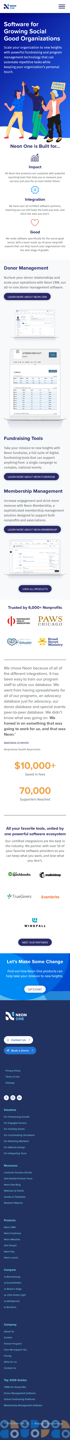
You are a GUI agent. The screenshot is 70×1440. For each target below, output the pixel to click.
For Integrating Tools (15, 1153)
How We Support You (15, 1349)
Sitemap (10, 1083)
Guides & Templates (15, 1197)
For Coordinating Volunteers (19, 1135)
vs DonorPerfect (12, 1282)
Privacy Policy (13, 1070)
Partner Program (13, 1343)
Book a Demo (20, 1050)
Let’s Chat (35, 989)
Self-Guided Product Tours (18, 1178)
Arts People (10, 1245)
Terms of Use (13, 1076)
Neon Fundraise (12, 1233)
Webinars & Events (14, 1190)
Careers (8, 1337)
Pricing (7, 1356)
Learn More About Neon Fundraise (31, 477)
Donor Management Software (20, 1393)
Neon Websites (12, 1239)
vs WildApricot (12, 1301)
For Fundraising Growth (16, 1116)
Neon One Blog (12, 1184)
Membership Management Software (23, 1405)
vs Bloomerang (12, 1276)
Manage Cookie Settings (49, 1423)
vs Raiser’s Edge (13, 1289)
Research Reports (13, 1203)
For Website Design (14, 1147)
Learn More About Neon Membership (32, 529)
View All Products (35, 589)
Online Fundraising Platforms (19, 1399)
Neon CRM (9, 1227)
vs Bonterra (10, 1307)
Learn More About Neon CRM (27, 297)
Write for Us (10, 1362)
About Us (9, 1331)
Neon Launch (11, 1257)
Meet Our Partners (35, 942)
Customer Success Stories (18, 1172)
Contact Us (18, 1040)
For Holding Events (14, 1129)
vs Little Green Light (15, 1295)
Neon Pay (9, 1251)
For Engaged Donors (15, 1123)
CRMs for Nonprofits (15, 1387)
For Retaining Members (16, 1141)
